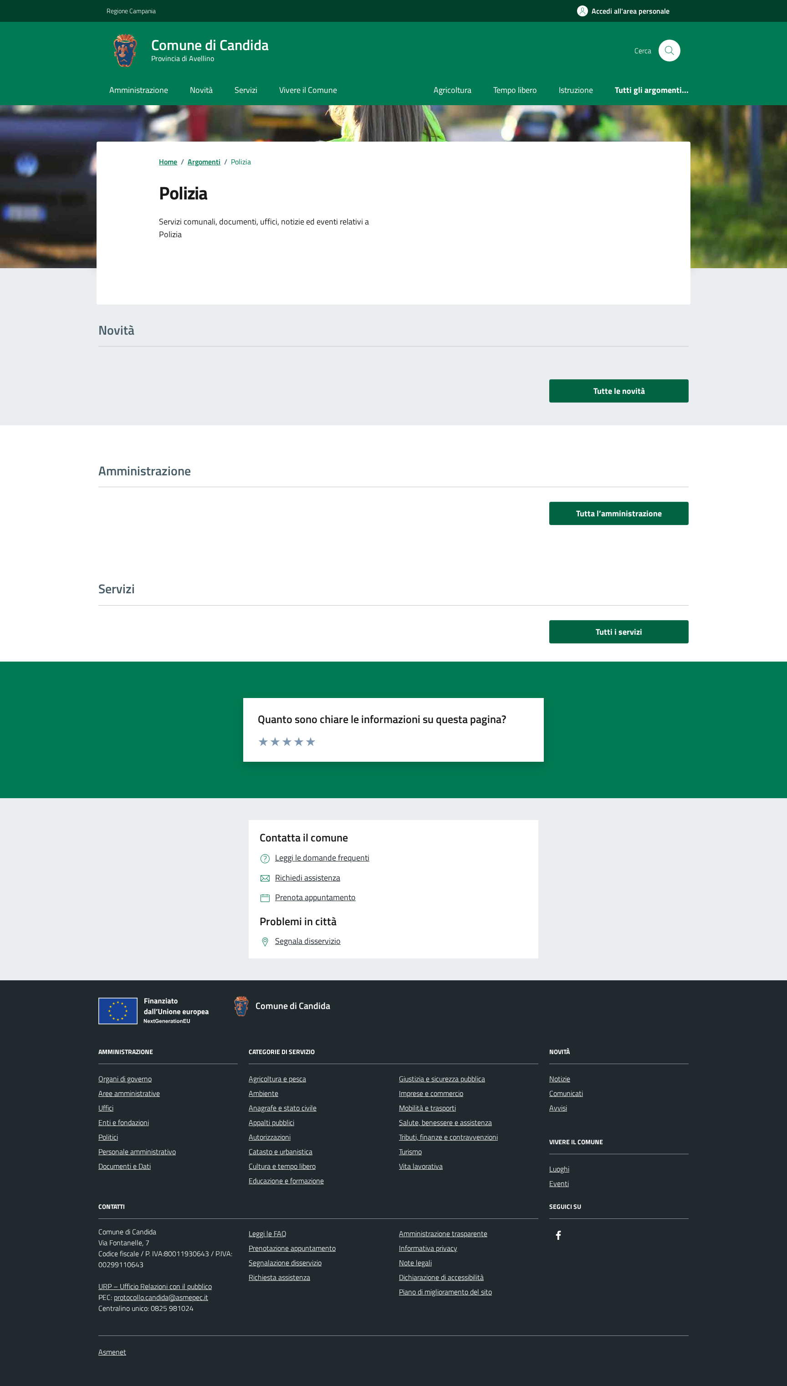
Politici (108, 1136)
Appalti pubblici (271, 1122)
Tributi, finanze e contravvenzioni (448, 1136)
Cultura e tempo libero (282, 1166)
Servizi (246, 90)
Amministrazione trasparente (443, 1233)
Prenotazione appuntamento (292, 1248)
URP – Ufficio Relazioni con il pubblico (155, 1286)
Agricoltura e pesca (277, 1078)
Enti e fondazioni (123, 1122)
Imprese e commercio (431, 1093)
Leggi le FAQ (267, 1233)
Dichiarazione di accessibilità (441, 1277)
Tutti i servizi (619, 632)
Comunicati (566, 1093)
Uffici (105, 1107)
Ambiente (263, 1093)
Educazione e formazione (286, 1180)
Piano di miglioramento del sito (445, 1291)
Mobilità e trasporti (427, 1107)
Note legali (415, 1262)
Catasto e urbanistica (280, 1151)
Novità (201, 90)
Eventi (559, 1183)
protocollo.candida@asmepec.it (161, 1297)
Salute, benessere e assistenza (445, 1122)
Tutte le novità (619, 391)
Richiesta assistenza (279, 1277)
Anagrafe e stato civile (283, 1107)
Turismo (410, 1151)
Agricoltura (452, 90)
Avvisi (558, 1107)
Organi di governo (125, 1078)
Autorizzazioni (270, 1136)
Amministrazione (138, 90)
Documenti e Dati (124, 1166)
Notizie (559, 1078)
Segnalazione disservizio (285, 1262)
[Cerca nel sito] (669, 50)
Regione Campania (131, 10)
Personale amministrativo (137, 1151)
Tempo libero (515, 90)
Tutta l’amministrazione (619, 513)
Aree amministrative (129, 1093)
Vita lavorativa (421, 1166)
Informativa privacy (428, 1248)
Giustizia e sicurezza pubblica (442, 1078)
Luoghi (559, 1168)
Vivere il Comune (308, 90)
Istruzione (576, 90)
